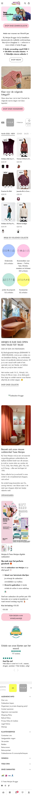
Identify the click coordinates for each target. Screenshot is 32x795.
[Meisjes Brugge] (16, 3)
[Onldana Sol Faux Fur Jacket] (8, 212)
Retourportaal (5, 750)
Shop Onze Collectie (10, 384)
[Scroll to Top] (29, 786)
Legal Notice (5, 724)
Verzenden (5, 741)
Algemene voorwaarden (9, 712)
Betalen (3, 744)
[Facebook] (2, 785)
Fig (7, 166)
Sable (18, 166)
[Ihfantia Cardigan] (24, 212)
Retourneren (5, 747)
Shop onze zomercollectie (16, 26)
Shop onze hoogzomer (13, 109)
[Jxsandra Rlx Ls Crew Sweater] (24, 179)
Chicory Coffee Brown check (3, 199)
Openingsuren (7, 495)
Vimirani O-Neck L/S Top (23, 159)
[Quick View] (8, 154)
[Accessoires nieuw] (23, 279)
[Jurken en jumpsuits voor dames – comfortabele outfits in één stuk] (8, 279)
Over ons (4, 700)
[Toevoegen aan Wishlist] (11, 154)
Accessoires (23, 290)
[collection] (10, 792)
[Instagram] (5, 785)
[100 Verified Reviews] (16, 639)
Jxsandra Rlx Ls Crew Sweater (23, 191)
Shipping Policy (6, 715)
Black (3, 166)
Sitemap (4, 727)
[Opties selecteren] (5, 154)
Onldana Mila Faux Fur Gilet (8, 159)
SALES (26, 133)
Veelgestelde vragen (8, 738)
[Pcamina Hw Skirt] (8, 179)
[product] (3, 792)
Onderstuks (9, 261)
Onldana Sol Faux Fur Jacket (7, 224)
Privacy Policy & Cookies (9, 721)
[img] (16, 651)
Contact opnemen (7, 709)
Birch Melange (18, 231)
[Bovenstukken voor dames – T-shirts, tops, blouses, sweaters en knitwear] (23, 250)
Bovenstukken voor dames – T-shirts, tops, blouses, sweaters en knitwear (23, 264)
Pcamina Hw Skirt (6, 191)
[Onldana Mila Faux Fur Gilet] (8, 147)
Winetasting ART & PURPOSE (18, 199)
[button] (29, 3)
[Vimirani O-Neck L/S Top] (24, 147)
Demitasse (3, 231)
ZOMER (19, 133)
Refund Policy (5, 718)
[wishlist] (22, 792)
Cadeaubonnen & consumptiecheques (14, 753)
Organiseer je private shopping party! (14, 706)
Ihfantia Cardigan (22, 224)
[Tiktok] (8, 785)
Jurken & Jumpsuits (8, 290)
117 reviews (16, 653)
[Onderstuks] (8, 250)
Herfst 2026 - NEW (8, 133)
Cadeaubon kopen (7, 703)
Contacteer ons (6, 735)
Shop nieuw (16, 60)
